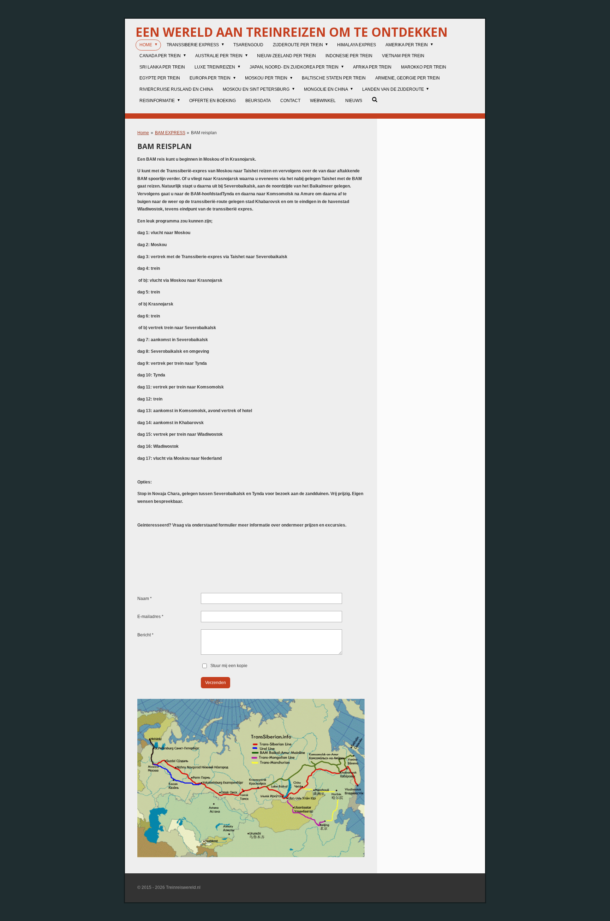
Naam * (144, 598)
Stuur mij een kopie (228, 665)
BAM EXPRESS (170, 132)
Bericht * (145, 634)
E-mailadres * (150, 616)
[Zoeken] (375, 99)
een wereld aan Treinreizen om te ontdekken (292, 32)
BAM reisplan (204, 132)
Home (143, 132)
